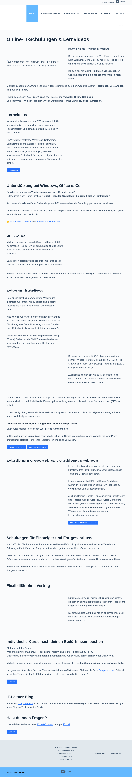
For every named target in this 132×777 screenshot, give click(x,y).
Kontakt (106, 13)
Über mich (90, 13)
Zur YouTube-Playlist (37, 447)
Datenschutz (100, 753)
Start (32, 13)
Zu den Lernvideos (16, 447)
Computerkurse (50, 13)
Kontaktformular (45, 724)
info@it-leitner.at (66, 756)
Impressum (115, 753)
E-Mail (66, 724)
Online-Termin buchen (48, 221)
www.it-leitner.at (66, 759)
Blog (119, 13)
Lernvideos (71, 13)
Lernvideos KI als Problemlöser (83, 523)
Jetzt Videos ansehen (20, 221)
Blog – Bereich (25, 703)
